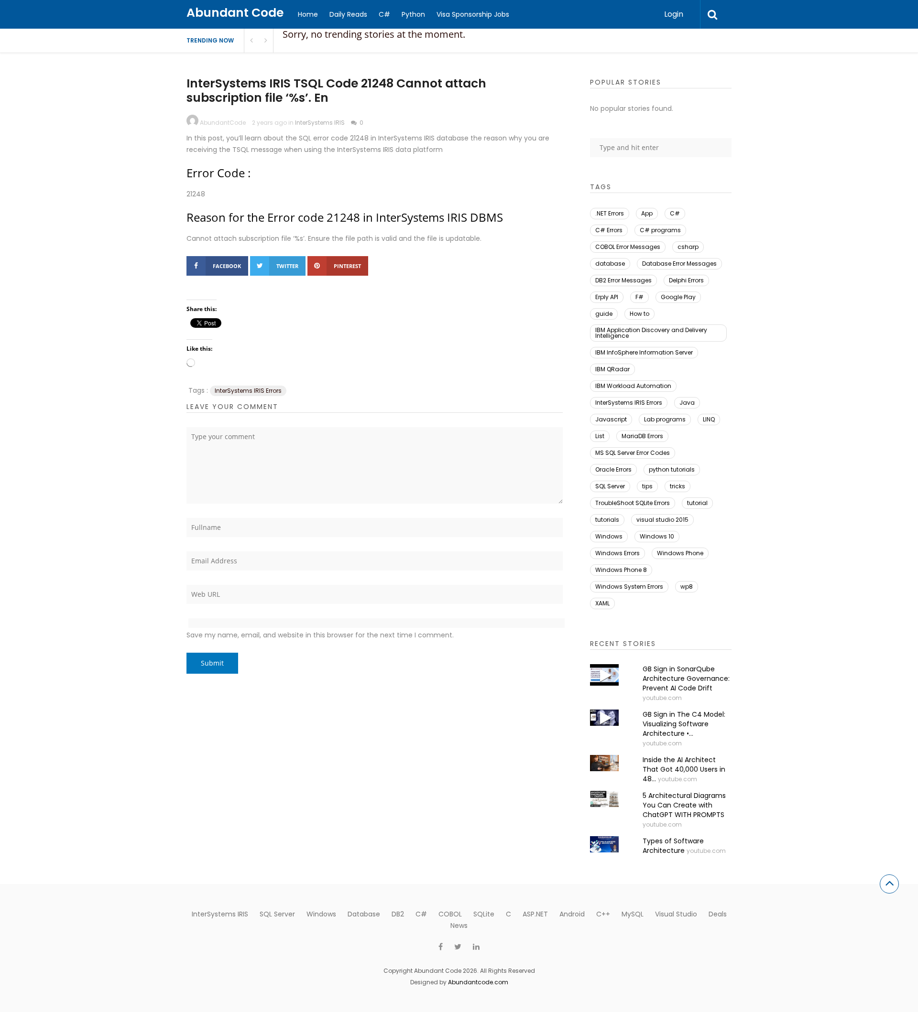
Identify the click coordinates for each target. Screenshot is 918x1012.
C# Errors (609, 230)
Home (308, 14)
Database (364, 914)
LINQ (709, 419)
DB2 (398, 914)
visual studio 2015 (662, 520)
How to (639, 314)
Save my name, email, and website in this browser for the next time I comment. (320, 635)
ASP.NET (535, 914)
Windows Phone (680, 553)
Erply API (606, 297)
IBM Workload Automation (633, 386)
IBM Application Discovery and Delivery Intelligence (651, 333)
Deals (718, 914)
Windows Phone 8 (621, 570)
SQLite (483, 914)
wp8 (686, 586)
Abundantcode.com (478, 982)
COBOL (450, 914)
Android (572, 914)
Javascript (611, 419)
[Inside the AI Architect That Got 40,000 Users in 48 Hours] (604, 763)
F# (639, 297)
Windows (609, 536)
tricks (677, 486)
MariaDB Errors (642, 436)
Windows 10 (657, 536)
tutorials (607, 520)
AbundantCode (223, 122)
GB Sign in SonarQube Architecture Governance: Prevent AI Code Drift (686, 678)
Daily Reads (348, 14)
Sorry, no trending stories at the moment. (374, 34)
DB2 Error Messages (623, 280)
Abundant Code (235, 12)
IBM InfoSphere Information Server (644, 352)
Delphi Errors (686, 280)
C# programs (660, 230)
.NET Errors (609, 213)
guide (603, 314)
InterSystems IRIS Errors (248, 391)
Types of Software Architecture (673, 845)
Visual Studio (676, 914)
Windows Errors (617, 553)
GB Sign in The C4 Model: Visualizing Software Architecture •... (684, 724)
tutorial (697, 503)
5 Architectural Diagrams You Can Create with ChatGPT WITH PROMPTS (684, 805)
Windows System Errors (629, 586)
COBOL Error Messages (627, 247)
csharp (688, 247)
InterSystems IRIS (320, 122)
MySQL (633, 914)
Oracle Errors (613, 469)
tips (647, 486)
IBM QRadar (612, 369)
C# (384, 14)
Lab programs (665, 419)
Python (413, 14)
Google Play (678, 297)
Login (673, 14)
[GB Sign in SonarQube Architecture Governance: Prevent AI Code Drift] (604, 675)
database (610, 263)
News (459, 925)
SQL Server (610, 486)
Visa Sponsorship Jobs (473, 14)
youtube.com (662, 698)
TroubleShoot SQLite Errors (632, 503)
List (599, 436)
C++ (603, 914)
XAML (602, 603)
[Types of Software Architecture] (604, 844)
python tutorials (672, 469)
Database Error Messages (679, 263)
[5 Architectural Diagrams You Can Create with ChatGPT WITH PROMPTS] (604, 799)
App (647, 213)
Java (687, 402)
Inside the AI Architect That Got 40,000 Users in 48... (684, 769)
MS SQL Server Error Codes (632, 453)
